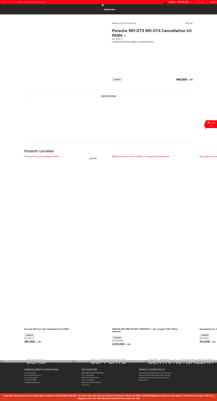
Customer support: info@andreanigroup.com (31, 2)
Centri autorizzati (180, 361)
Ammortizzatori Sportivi (124, 23)
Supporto (108, 361)
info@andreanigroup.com (32, 382)
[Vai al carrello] (164, 2)
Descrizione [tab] (108, 96)
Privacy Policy (143, 380)
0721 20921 (33, 380)
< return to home (7, 2)
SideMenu (213, 2)
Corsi (36, 361)
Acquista (117, 79)
